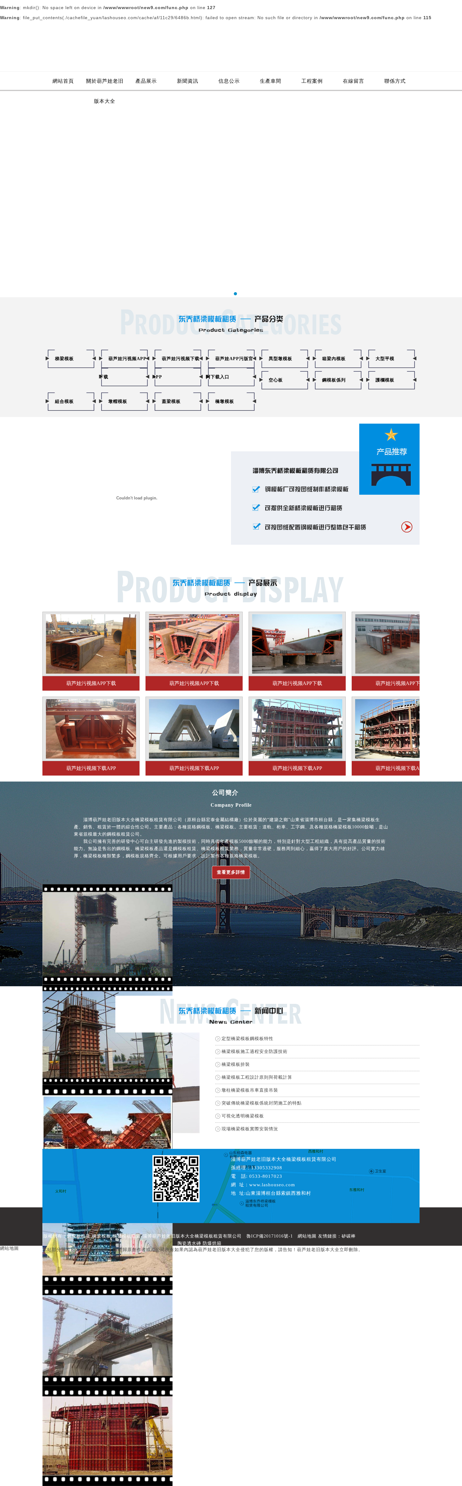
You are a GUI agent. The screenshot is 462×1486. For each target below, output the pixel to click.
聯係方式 (395, 81)
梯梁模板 (64, 358)
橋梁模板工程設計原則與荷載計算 (257, 1077)
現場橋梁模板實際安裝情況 (250, 1129)
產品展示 (146, 81)
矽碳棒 (349, 1236)
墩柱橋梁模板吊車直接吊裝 (250, 1090)
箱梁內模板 (334, 358)
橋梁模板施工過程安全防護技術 (255, 1051)
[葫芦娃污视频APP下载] (91, 616)
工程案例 (312, 81)
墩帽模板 (117, 401)
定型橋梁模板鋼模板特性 (247, 1038)
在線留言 (353, 81)
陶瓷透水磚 (189, 1243)
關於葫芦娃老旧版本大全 (105, 84)
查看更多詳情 (231, 872)
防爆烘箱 (212, 1243)
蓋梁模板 (171, 401)
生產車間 (270, 81)
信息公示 (229, 81)
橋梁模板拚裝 (236, 1064)
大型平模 (385, 358)
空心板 (276, 380)
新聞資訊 (187, 81)
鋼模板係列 (334, 380)
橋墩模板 (224, 401)
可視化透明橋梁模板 (243, 1116)
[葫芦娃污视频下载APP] (91, 701)
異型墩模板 (280, 358)
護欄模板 (385, 380)
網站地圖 (307, 1236)
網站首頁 (63, 81)
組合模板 (64, 401)
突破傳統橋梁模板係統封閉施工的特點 (262, 1103)
